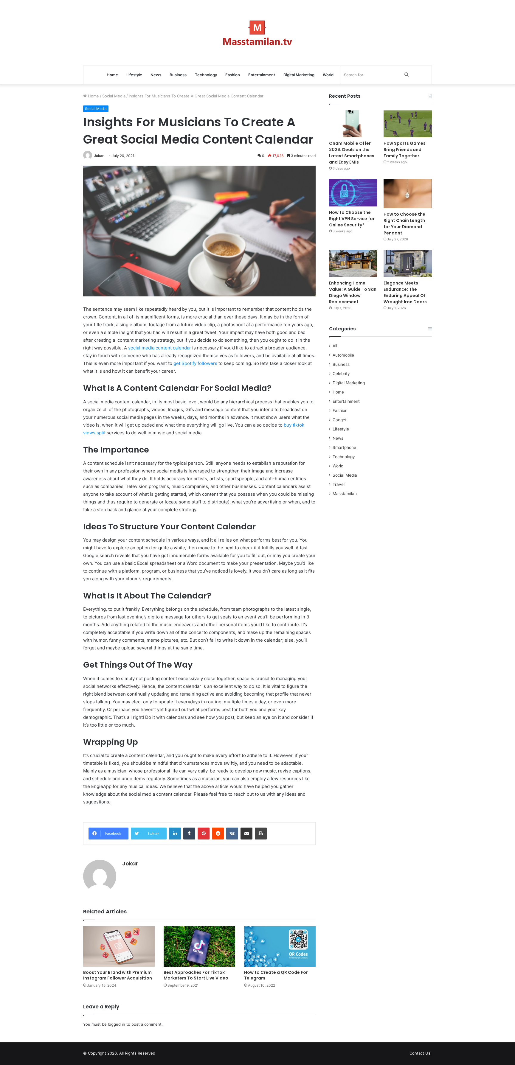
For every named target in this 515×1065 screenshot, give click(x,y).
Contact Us (419, 1053)
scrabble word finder (163, 1054)
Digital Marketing (298, 74)
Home (112, 74)
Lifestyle (134, 74)
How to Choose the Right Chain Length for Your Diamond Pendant (404, 223)
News (156, 74)
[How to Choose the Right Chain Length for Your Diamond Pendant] (408, 193)
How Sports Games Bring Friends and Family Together (405, 149)
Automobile (343, 355)
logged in (116, 1024)
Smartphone (344, 447)
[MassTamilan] (257, 33)
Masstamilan (345, 493)
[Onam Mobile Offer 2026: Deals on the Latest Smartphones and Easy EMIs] (353, 123)
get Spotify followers (195, 363)
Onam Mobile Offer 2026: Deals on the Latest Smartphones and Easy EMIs (351, 152)
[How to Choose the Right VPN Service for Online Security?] (353, 192)
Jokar (99, 155)
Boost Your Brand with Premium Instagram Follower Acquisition (117, 975)
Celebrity (341, 373)
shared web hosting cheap (174, 1054)
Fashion (232, 74)
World (328, 74)
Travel (339, 484)
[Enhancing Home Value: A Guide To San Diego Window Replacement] (353, 263)
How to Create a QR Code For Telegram (276, 975)
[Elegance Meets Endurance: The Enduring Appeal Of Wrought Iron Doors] (408, 263)
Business (178, 74)
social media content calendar (159, 348)
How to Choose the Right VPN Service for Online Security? (352, 218)
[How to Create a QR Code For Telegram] (280, 946)
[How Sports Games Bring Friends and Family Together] (408, 123)
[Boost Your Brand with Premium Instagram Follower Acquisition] (119, 946)
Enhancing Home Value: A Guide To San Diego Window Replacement (352, 292)
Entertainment (261, 74)
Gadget (340, 419)
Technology (206, 74)
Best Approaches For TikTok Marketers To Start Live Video (196, 975)
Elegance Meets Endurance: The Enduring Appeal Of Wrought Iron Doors (405, 292)
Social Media (113, 96)
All (335, 345)
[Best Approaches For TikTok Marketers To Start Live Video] (199, 946)
